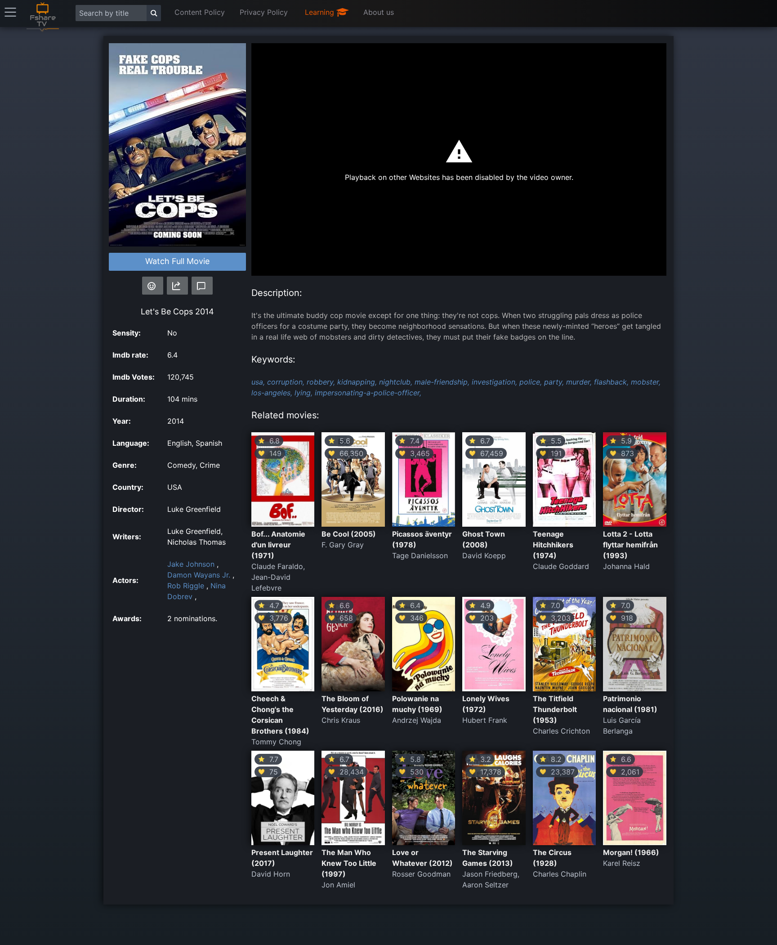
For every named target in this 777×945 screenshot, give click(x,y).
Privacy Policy (264, 12)
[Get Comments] (202, 286)
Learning (320, 12)
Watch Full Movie (177, 261)
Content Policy (199, 12)
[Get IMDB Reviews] (152, 286)
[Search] (154, 13)
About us (378, 12)
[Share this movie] (177, 286)
